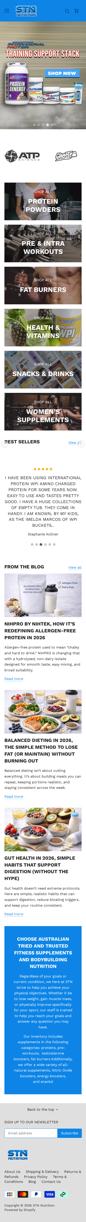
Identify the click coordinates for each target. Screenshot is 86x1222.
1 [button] (34, 125)
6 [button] (54, 544)
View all (75, 442)
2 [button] (38, 125)
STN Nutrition (43, 1205)
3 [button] (43, 125)
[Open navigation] (6, 10)
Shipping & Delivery (42, 1172)
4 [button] (47, 125)
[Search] (67, 11)
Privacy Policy (35, 1177)
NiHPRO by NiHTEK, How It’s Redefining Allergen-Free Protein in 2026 (40, 630)
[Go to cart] (76, 11)
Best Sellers (22, 441)
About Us (12, 1172)
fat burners (40, 1059)
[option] (43, 75)
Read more (13, 679)
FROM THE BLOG (24, 566)
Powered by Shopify (19, 1210)
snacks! (47, 1081)
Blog (32, 1182)
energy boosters (51, 1076)
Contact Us (51, 1182)
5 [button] (52, 125)
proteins (48, 1048)
